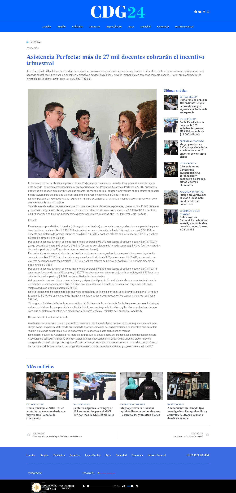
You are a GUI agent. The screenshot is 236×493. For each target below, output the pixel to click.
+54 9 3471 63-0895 (198, 455)
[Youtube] (200, 11)
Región (62, 26)
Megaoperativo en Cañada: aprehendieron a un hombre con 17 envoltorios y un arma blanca (194, 150)
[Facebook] (195, 11)
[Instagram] (204, 11)
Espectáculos (114, 26)
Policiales (77, 26)
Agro (131, 26)
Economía (163, 26)
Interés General (184, 26)
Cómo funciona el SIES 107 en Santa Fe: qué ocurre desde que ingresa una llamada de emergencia (193, 106)
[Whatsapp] (208, 11)
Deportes (94, 26)
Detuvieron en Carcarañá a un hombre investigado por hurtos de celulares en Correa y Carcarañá (194, 223)
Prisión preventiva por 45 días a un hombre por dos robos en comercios (193, 199)
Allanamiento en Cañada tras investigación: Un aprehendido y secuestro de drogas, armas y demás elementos (193, 176)
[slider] (100, 486)
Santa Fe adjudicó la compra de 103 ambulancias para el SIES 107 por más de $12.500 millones (192, 128)
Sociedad (145, 26)
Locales (47, 26)
